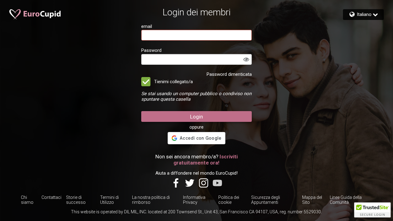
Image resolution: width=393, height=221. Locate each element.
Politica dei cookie (228, 200)
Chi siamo (27, 200)
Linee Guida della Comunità (346, 200)
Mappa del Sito (312, 200)
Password (151, 50)
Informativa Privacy (194, 200)
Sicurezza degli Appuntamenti (265, 200)
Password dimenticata (229, 74)
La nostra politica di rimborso (151, 200)
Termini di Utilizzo (109, 200)
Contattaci (51, 197)
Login (196, 117)
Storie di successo (76, 200)
